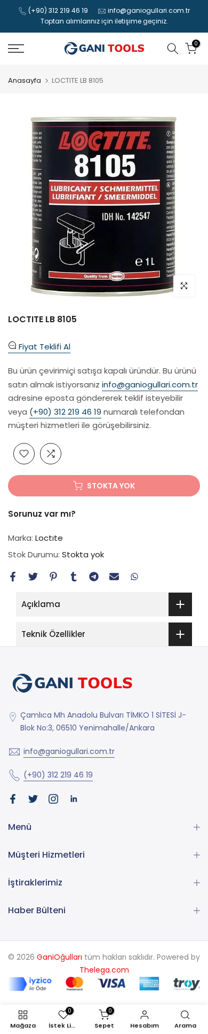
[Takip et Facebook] (13, 798)
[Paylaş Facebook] (13, 576)
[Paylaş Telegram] (94, 576)
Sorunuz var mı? (42, 513)
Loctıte (49, 537)
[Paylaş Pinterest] (53, 576)
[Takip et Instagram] (53, 798)
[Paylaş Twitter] (33, 576)
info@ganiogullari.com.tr (149, 10)
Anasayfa (24, 80)
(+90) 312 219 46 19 (58, 10)
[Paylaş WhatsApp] (134, 576)
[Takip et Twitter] (33, 798)
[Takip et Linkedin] (73, 798)
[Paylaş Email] (114, 576)
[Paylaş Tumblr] (73, 576)
